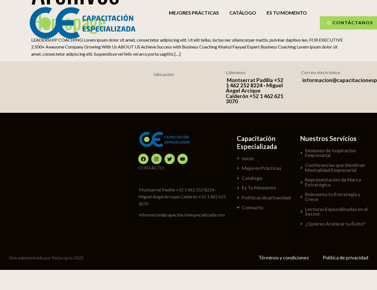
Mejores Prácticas (194, 13)
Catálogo (242, 13)
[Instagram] (156, 159)
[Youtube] (182, 159)
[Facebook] (143, 159)
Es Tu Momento (287, 13)
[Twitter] (169, 159)
